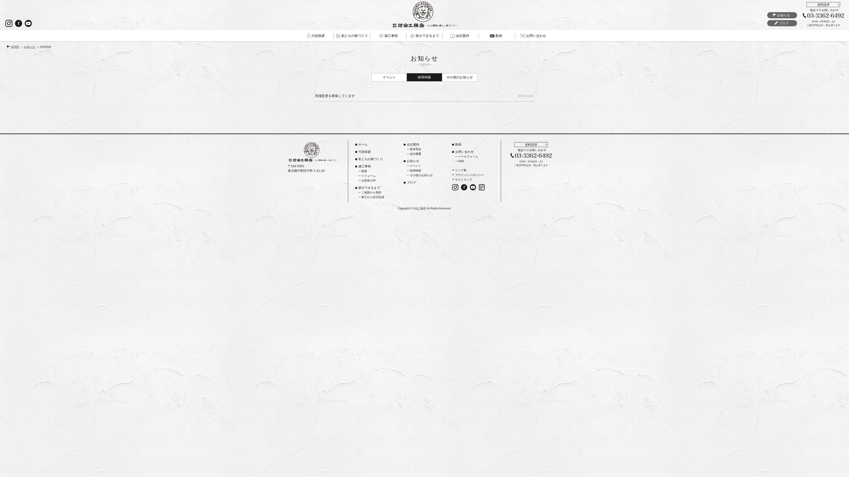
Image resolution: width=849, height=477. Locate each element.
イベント (389, 77)
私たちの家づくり (370, 159)
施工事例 (364, 166)
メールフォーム (468, 156)
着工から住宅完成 (372, 197)
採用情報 (424, 77)
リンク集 (461, 170)
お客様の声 (368, 180)
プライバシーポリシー (469, 175)
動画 (458, 144)
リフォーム (368, 176)
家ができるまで (369, 187)
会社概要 (415, 153)
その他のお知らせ (459, 77)
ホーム (363, 144)
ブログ (411, 182)
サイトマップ (463, 179)
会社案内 (413, 144)
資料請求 (823, 4)
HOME (15, 47)
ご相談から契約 (371, 192)
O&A (461, 161)
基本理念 (415, 149)
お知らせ (29, 47)
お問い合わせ (464, 151)
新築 (364, 171)
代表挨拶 (364, 151)
